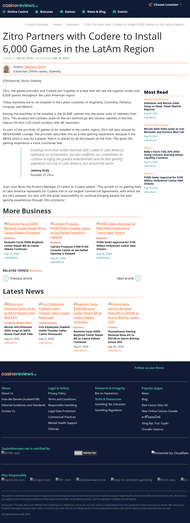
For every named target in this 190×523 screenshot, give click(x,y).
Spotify (185, 375)
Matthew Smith (35, 67)
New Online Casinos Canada (160, 411)
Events (122, 12)
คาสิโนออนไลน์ (151, 417)
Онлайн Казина (152, 429)
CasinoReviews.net (15, 449)
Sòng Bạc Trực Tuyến (155, 423)
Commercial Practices (62, 417)
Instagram (177, 375)
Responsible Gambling (62, 405)
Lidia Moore (10, 257)
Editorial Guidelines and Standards (23, 405)
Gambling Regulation (108, 410)
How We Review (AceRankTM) (20, 399)
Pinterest (153, 375)
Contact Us (8, 411)
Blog (145, 399)
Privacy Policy (57, 393)
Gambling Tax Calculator (110, 404)
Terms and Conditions (62, 399)
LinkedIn (145, 375)
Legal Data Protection (62, 411)
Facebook (169, 375)
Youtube (161, 375)
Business (73, 24)
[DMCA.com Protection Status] (85, 453)
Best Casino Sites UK (155, 405)
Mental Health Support (62, 423)
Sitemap (53, 429)
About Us (7, 393)
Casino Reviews (37, 24)
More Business (27, 211)
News (58, 24)
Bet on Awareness (106, 393)
